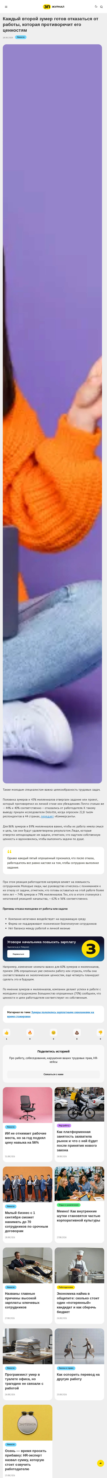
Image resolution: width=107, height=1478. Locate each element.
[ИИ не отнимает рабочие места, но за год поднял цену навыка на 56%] (27, 1105)
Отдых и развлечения (69, 1205)
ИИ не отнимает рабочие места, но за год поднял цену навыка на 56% (25, 1137)
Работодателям (66, 1287)
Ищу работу (64, 1125)
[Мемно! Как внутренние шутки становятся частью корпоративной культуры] (79, 1184)
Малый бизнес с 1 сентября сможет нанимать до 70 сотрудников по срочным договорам (26, 1222)
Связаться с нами (53, 1074)
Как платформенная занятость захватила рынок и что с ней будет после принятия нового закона (77, 1141)
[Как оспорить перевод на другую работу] (79, 1346)
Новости (21, 37)
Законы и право (66, 1368)
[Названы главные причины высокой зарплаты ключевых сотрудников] (27, 1265)
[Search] (101, 6)
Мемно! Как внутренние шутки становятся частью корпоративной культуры (78, 1215)
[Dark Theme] (96, 6)
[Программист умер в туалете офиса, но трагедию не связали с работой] (27, 1346)
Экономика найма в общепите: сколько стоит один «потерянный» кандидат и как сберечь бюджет (78, 1303)
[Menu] (6, 6)
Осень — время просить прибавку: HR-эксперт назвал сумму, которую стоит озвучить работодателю (25, 1460)
